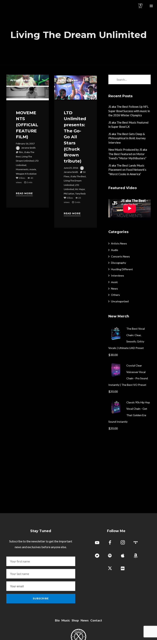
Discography (118, 262)
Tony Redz (80, 193)
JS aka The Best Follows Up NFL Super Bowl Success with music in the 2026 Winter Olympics (129, 111)
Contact (96, 620)
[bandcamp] (97, 556)
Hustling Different (122, 269)
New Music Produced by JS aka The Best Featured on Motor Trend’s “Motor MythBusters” (127, 154)
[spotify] (109, 556)
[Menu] (151, 5)
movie (32, 169)
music (114, 282)
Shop (75, 620)
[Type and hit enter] (146, 79)
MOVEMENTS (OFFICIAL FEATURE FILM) (27, 125)
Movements (22, 169)
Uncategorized (120, 301)
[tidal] (135, 543)
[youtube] (97, 544)
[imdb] (123, 568)
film (21, 152)
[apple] (123, 556)
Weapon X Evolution (26, 173)
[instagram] (123, 543)
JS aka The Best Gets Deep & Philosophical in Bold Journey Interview (127, 138)
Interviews (117, 275)
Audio (114, 250)
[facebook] (109, 543)
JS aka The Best (78, 176)
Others (115, 294)
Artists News (20, 80)
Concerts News (120, 256)
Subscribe (41, 598)
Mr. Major (80, 189)
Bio (57, 620)
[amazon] (135, 556)
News (114, 288)
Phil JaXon (69, 193)
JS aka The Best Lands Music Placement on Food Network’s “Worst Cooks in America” (127, 170)
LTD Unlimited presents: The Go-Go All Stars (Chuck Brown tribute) (75, 137)
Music (65, 620)
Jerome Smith (28, 147)
